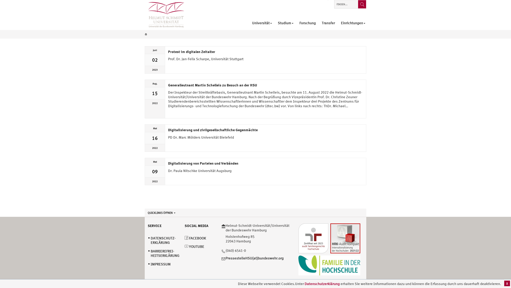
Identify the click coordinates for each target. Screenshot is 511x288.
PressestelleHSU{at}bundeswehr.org (255, 258)
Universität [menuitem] (261, 23)
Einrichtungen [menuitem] (352, 23)
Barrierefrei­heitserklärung (165, 253)
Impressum (161, 264)
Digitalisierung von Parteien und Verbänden (203, 163)
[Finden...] (362, 4)
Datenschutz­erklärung (163, 240)
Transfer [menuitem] (328, 23)
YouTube (196, 246)
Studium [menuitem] (284, 23)
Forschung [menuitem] (307, 23)
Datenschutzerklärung (322, 284)
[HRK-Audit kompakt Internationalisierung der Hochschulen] (345, 238)
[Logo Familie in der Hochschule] (329, 265)
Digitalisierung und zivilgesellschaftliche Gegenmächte (213, 130)
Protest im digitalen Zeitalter (191, 51)
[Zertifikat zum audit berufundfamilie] (313, 238)
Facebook (197, 238)
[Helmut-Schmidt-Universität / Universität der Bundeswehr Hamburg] (164, 15)
